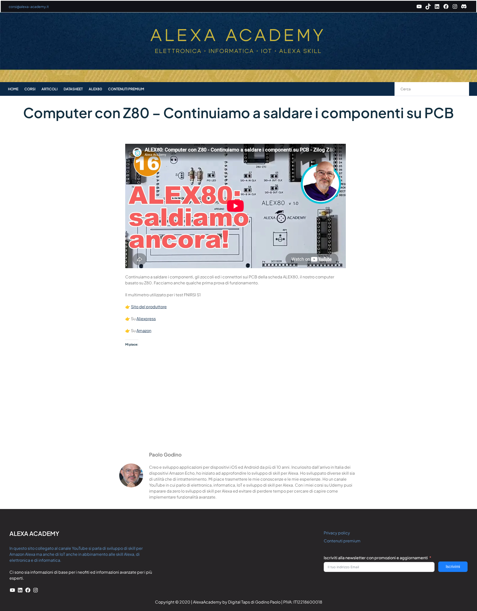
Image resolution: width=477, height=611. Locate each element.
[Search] (460, 89)
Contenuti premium (342, 540)
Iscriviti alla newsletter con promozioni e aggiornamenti (376, 557)
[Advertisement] (238, 410)
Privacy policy (337, 532)
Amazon (143, 330)
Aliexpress (146, 318)
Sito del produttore (149, 306)
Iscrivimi (453, 566)
